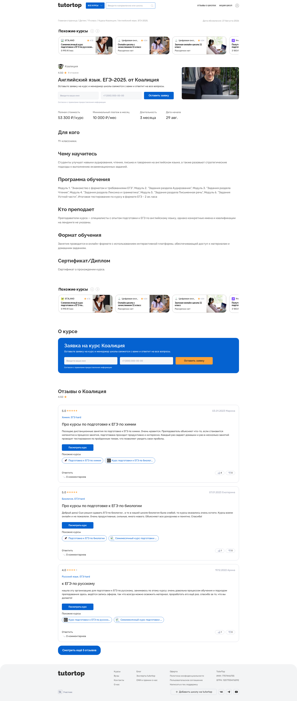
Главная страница (67, 20)
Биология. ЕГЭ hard (73, 498)
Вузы (116, 676)
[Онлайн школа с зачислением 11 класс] (142, 45)
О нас (117, 684)
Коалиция (71, 66)
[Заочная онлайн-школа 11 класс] (199, 45)
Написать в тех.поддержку (184, 684)
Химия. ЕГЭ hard (71, 417)
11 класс (92, 20)
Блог (138, 671)
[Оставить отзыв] (61, 66)
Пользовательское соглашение (186, 680)
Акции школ (225, 5)
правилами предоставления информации (87, 102)
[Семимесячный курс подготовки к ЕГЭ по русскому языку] (85, 45)
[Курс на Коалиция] (210, 82)
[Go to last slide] (92, 31)
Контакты (119, 680)
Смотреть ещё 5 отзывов (79, 650)
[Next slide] (97, 31)
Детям (82, 20)
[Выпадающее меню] (237, 5)
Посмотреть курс (78, 447)
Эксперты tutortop (145, 676)
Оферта (174, 671)
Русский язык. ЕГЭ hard (76, 576)
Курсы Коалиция (107, 20)
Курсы (117, 671)
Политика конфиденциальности (187, 676)
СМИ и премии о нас (146, 680)
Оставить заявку (159, 95)
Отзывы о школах (206, 5)
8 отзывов (73, 73)
